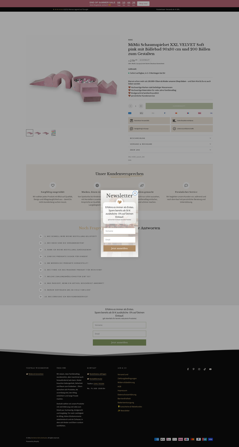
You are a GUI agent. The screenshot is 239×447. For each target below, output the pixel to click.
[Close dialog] (135, 193)
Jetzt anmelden (119, 248)
